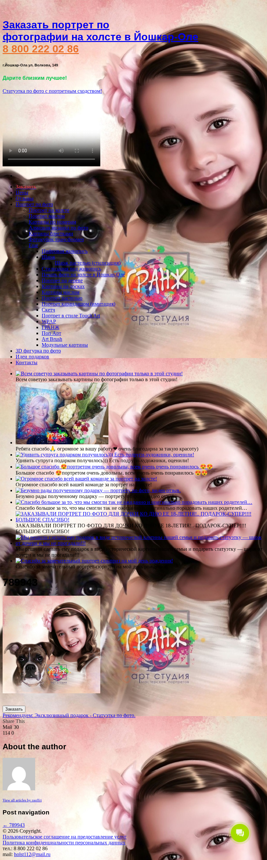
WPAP (49, 321)
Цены (22, 192)
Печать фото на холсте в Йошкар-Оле (83, 274)
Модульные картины (65, 345)
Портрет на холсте (49, 210)
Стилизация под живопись (71, 268)
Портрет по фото (34, 204)
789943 (14, 825)
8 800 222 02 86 (41, 49)
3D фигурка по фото (38, 351)
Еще (33, 245)
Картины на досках (63, 286)
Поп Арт (51, 333)
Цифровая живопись (65, 251)
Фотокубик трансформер (56, 239)
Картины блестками (51, 233)
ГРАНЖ (50, 327)
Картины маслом (60, 292)
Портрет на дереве (62, 280)
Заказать (14, 709)
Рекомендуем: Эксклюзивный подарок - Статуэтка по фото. (69, 715)
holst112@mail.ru (32, 854)
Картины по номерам (52, 222)
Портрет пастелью (62, 298)
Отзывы (25, 198)
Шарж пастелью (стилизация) (87, 263)
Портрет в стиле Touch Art (71, 315)
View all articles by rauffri (22, 800)
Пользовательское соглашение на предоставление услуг (65, 836)
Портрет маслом (47, 216)
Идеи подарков (32, 356)
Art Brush (52, 339)
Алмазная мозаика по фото (58, 227)
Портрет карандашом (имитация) (78, 304)
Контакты (26, 362)
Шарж (48, 257)
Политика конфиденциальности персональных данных (64, 842)
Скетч (48, 309)
